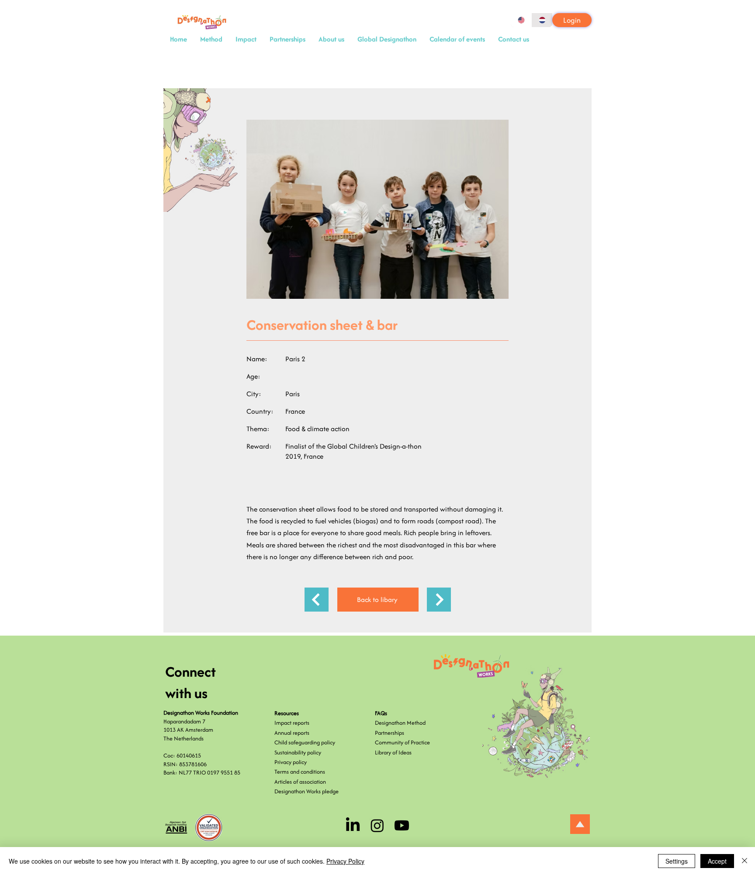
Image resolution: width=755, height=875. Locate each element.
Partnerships (389, 733)
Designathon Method (400, 723)
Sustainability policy (297, 752)
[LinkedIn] (352, 825)
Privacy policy (290, 762)
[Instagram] (377, 825)
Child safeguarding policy (304, 742)
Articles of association (300, 782)
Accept (717, 861)
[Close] (744, 861)
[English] (521, 20)
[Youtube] (401, 825)
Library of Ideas (393, 752)
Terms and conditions (299, 772)
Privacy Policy (345, 861)
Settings (676, 861)
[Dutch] (541, 20)
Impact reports (291, 723)
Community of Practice (402, 742)
